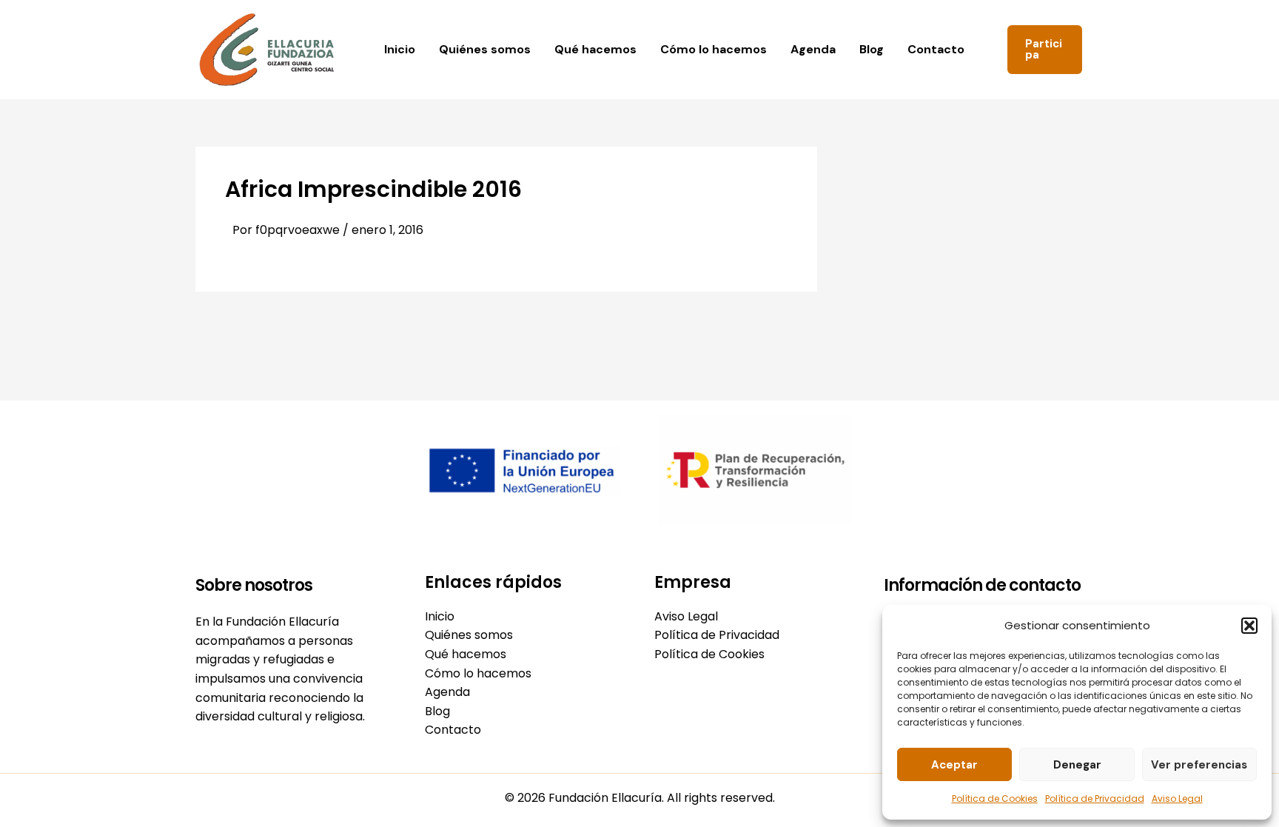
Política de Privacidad (1094, 798)
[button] (1249, 625)
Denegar (1077, 764)
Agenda (813, 49)
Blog (871, 49)
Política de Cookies (995, 798)
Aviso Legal (1177, 798)
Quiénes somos (485, 49)
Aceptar (954, 764)
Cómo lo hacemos (713, 49)
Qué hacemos (595, 49)
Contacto (935, 49)
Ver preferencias (1199, 764)
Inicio (399, 49)
